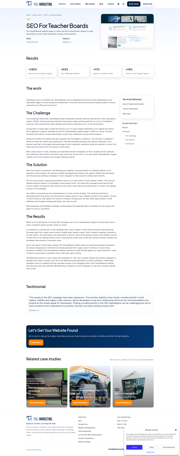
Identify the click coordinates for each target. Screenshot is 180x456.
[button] (176, 430)
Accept (134, 447)
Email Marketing (84, 431)
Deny (151, 447)
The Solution (130, 140)
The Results (129, 144)
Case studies (37, 15)
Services (62, 4)
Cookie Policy (150, 452)
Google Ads (83, 424)
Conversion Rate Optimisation (90, 435)
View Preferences (169, 447)
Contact (111, 4)
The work (126, 131)
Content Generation (86, 438)
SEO (80, 421)
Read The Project (37, 403)
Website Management (86, 428)
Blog (101, 4)
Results (125, 127)
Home (28, 15)
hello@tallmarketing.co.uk (119, 449)
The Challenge (130, 136)
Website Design (84, 442)
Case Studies (75, 4)
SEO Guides (90, 4)
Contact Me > (36, 342)
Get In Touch (134, 4)
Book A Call (147, 4)
